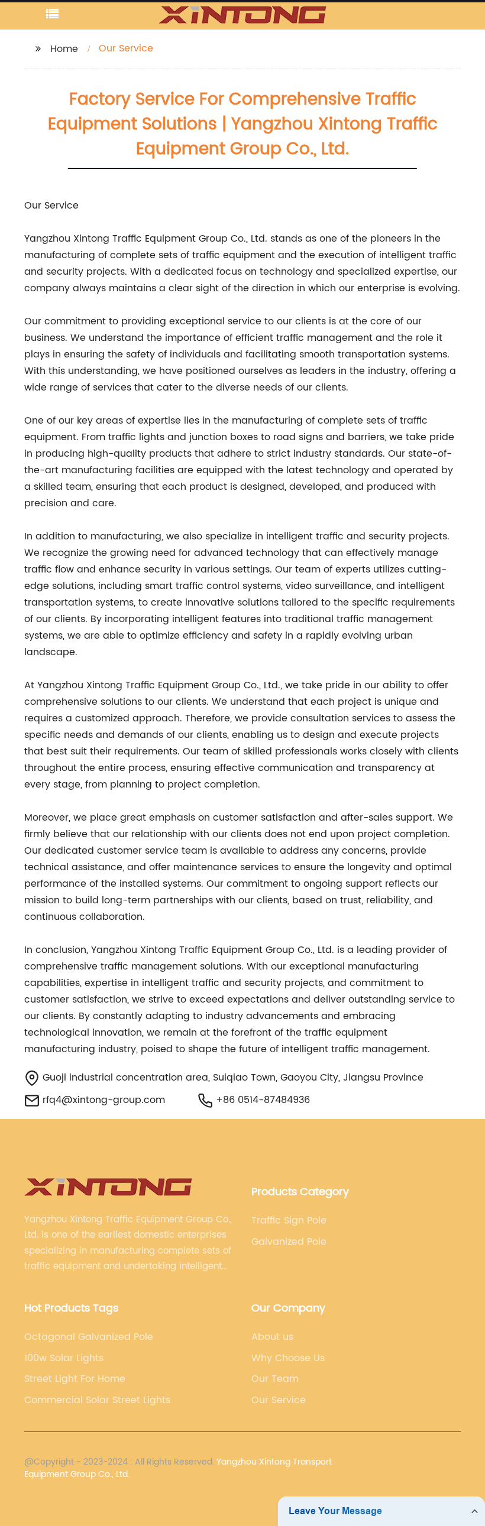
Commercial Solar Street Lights (97, 1400)
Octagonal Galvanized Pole (88, 1337)
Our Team (275, 1379)
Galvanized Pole (288, 1242)
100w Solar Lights (64, 1358)
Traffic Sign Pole (288, 1220)
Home (64, 49)
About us (272, 1337)
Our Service (278, 1400)
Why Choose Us (288, 1358)
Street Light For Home (74, 1379)
